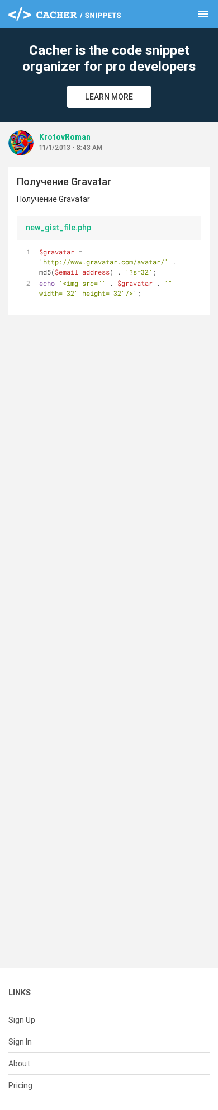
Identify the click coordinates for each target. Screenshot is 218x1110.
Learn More (109, 97)
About (19, 1064)
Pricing (20, 1085)
